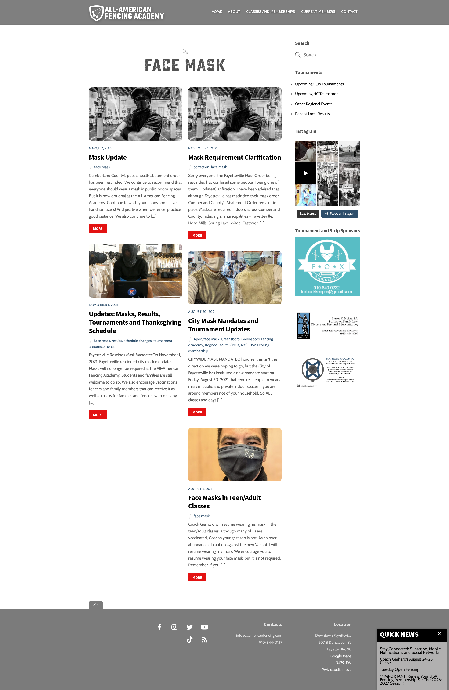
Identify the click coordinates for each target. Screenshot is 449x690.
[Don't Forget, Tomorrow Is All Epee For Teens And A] (327, 151)
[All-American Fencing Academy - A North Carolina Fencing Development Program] (128, 17)
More (98, 228)
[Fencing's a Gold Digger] (305, 195)
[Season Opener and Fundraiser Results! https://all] (327, 173)
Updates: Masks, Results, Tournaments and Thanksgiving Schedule (135, 322)
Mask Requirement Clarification (234, 157)
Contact (349, 11)
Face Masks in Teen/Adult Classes (224, 501)
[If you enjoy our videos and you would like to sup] (305, 173)
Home (217, 11)
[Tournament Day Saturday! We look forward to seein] (349, 173)
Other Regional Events (313, 103)
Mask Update (108, 157)
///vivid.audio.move (336, 669)
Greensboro (230, 339)
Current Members (318, 11)
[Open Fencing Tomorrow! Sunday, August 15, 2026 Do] (349, 195)
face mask (102, 167)
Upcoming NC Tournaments (318, 93)
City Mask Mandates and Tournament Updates (223, 324)
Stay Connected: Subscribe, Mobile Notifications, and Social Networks (410, 650)
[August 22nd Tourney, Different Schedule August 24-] (327, 195)
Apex (198, 339)
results (117, 340)
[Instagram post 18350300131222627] (305, 151)
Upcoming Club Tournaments (319, 84)
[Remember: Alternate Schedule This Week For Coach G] (349, 151)
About (234, 11)
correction (201, 167)
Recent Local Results (312, 113)
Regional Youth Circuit (222, 345)
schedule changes (138, 340)
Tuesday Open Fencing (399, 669)
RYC (244, 345)
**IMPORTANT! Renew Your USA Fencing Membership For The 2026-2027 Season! (411, 680)
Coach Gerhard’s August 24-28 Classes (406, 661)
